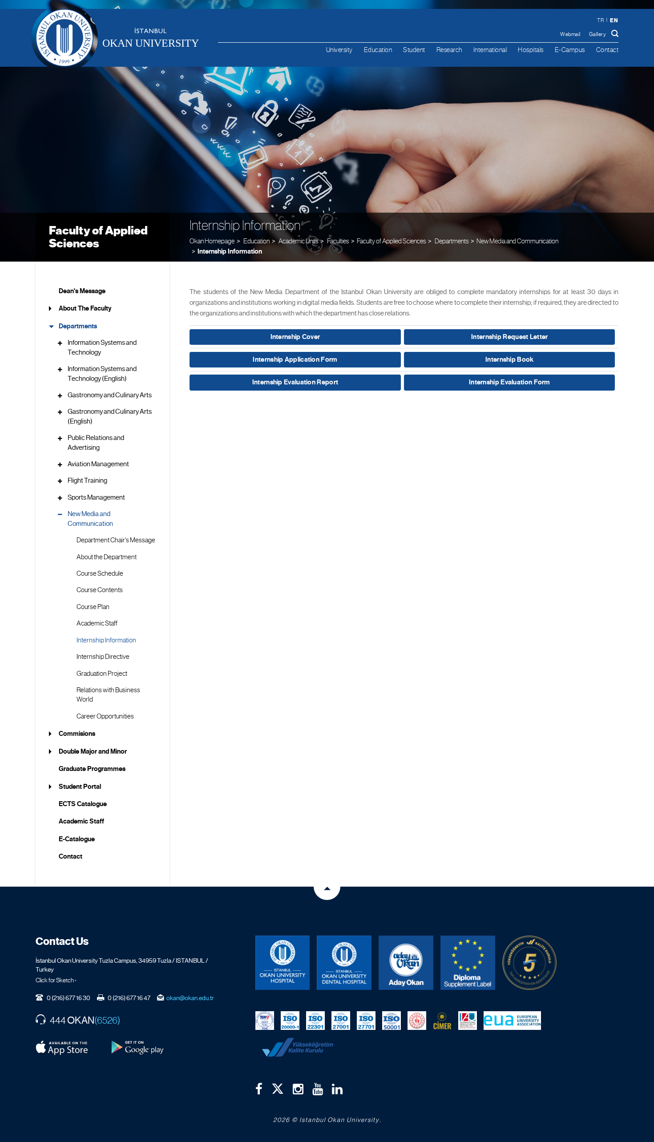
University (339, 49)
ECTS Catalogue (83, 804)
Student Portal (80, 787)
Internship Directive (103, 657)
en (614, 20)
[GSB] (417, 1019)
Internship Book (509, 359)
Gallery (597, 34)
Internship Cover (295, 337)
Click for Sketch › (56, 980)
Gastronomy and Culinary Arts (110, 395)
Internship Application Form (295, 359)
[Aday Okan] (406, 963)
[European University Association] (512, 1019)
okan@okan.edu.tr (190, 997)
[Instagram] (298, 1089)
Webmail (570, 34)
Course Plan (93, 607)
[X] (277, 1086)
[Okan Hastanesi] (282, 963)
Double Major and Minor (93, 751)
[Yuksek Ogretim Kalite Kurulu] (529, 963)
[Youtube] (317, 1089)
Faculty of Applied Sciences (98, 236)
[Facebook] (258, 1089)
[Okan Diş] (344, 963)
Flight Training (87, 480)
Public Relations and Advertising (96, 442)
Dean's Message (82, 291)
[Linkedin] (337, 1089)
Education (378, 49)
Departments (78, 326)
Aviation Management (98, 464)
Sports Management (96, 497)
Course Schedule (100, 573)
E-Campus (570, 49)
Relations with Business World (108, 694)
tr (600, 20)
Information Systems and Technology (102, 347)
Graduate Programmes (92, 769)
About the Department (107, 557)
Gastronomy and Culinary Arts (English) (110, 416)
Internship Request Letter (509, 337)
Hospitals (531, 49)
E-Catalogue (77, 839)
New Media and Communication (517, 241)
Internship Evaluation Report (295, 382)
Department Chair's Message (116, 540)
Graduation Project (102, 674)
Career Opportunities (105, 716)
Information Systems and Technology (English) (102, 373)
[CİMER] (442, 1019)
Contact (607, 49)
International (490, 49)
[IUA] (467, 1019)
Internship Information (230, 251)
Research (449, 49)
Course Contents (100, 590)
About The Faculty (85, 308)
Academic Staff (97, 623)
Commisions (77, 734)
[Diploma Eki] (467, 963)
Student (414, 49)
